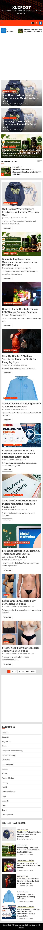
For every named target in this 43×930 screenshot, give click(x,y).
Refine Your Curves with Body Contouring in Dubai (19, 602)
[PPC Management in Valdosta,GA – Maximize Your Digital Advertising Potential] (21, 536)
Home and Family (8, 792)
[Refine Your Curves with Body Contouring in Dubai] (21, 586)
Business (6, 91)
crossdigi (7, 560)
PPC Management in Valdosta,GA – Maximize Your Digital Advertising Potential (21, 553)
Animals (5, 732)
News (4, 805)
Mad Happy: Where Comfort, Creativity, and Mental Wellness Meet (20, 98)
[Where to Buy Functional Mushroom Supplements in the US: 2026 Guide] (6, 171)
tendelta (7, 460)
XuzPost (21, 7)
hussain (6, 315)
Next (33, 671)
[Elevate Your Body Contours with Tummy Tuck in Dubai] (21, 633)
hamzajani (7, 104)
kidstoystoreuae (9, 156)
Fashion (13, 91)
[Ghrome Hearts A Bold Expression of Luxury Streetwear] (21, 388)
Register (40, 23)
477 (27, 671)
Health (5, 147)
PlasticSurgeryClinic (10, 607)
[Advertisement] (21, 55)
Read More (7, 228)
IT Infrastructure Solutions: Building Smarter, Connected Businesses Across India (18, 453)
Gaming (5, 782)
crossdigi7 (7, 510)
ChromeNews (31, 925)
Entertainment (7, 764)
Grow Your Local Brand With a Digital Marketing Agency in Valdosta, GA (19, 503)
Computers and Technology (12, 303)
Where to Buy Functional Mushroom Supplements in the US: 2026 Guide (21, 151)
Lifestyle (12, 147)
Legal (4, 796)
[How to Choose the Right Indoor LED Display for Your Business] (21, 294)
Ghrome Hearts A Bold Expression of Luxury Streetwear (21, 405)
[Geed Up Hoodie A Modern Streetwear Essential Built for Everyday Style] (21, 341)
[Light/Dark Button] (32, 23)
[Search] (37, 23)
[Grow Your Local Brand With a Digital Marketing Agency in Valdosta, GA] (21, 486)
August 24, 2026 (19, 104)
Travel (4, 810)
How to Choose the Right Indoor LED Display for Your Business (20, 310)
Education (6, 760)
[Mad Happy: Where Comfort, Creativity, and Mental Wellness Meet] (21, 194)
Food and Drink (8, 778)
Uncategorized (7, 814)
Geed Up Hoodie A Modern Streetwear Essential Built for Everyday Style (19, 359)
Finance (5, 773)
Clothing (5, 746)
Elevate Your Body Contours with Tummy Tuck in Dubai (20, 649)
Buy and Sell (7, 741)
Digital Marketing (17, 495)
